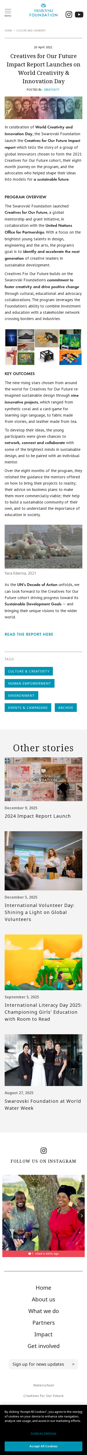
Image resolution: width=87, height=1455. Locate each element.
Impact (43, 1334)
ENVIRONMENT (21, 695)
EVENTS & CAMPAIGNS (28, 707)
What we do (43, 1311)
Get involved (44, 1346)
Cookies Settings (43, 1433)
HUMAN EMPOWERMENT (29, 683)
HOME (8, 30)
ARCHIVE (65, 707)
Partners (43, 1322)
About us (43, 1299)
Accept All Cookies (43, 1446)
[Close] (79, 1412)
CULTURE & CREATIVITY (28, 671)
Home (43, 1287)
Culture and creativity (30, 30)
